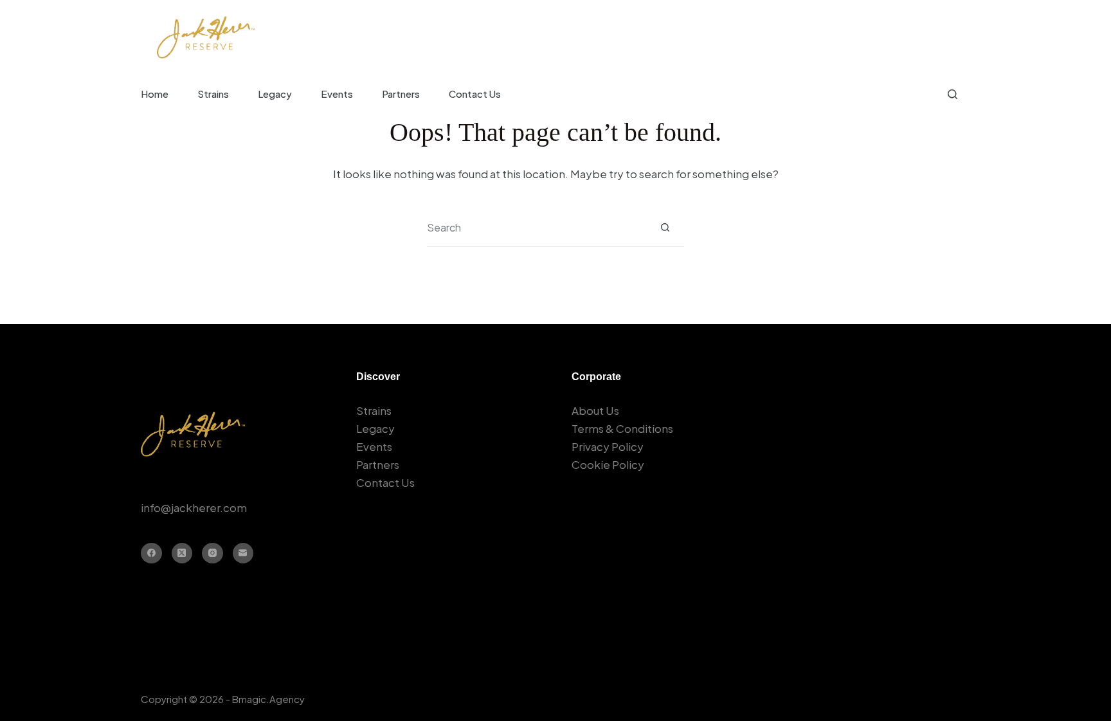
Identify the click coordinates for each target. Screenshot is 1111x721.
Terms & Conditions (622, 428)
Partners (401, 93)
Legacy (275, 93)
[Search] (952, 94)
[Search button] (665, 227)
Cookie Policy (608, 464)
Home (154, 93)
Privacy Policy (608, 446)
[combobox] (536, 227)
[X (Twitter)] (182, 553)
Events (337, 93)
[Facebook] (151, 553)
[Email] (243, 553)
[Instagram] (212, 553)
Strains (213, 93)
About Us (595, 410)
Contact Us (475, 93)
